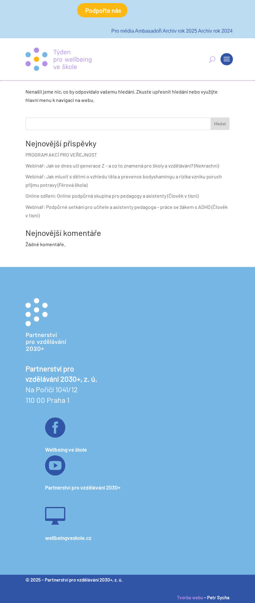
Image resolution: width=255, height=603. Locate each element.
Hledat (220, 123)
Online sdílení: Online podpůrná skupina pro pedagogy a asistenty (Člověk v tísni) (112, 196)
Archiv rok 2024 (215, 31)
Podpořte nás (103, 10)
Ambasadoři (148, 31)
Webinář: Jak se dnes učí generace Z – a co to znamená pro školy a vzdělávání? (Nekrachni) (122, 165)
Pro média (122, 31)
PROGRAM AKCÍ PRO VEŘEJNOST (61, 155)
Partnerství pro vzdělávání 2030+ (82, 487)
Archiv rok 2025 (180, 31)
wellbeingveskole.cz (68, 538)
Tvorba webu (190, 597)
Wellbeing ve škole (66, 449)
